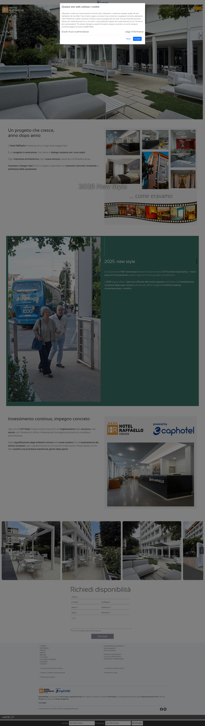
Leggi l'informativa (134, 31)
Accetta (137, 39)
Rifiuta (128, 39)
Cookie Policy (88, 27)
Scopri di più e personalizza (75, 31)
